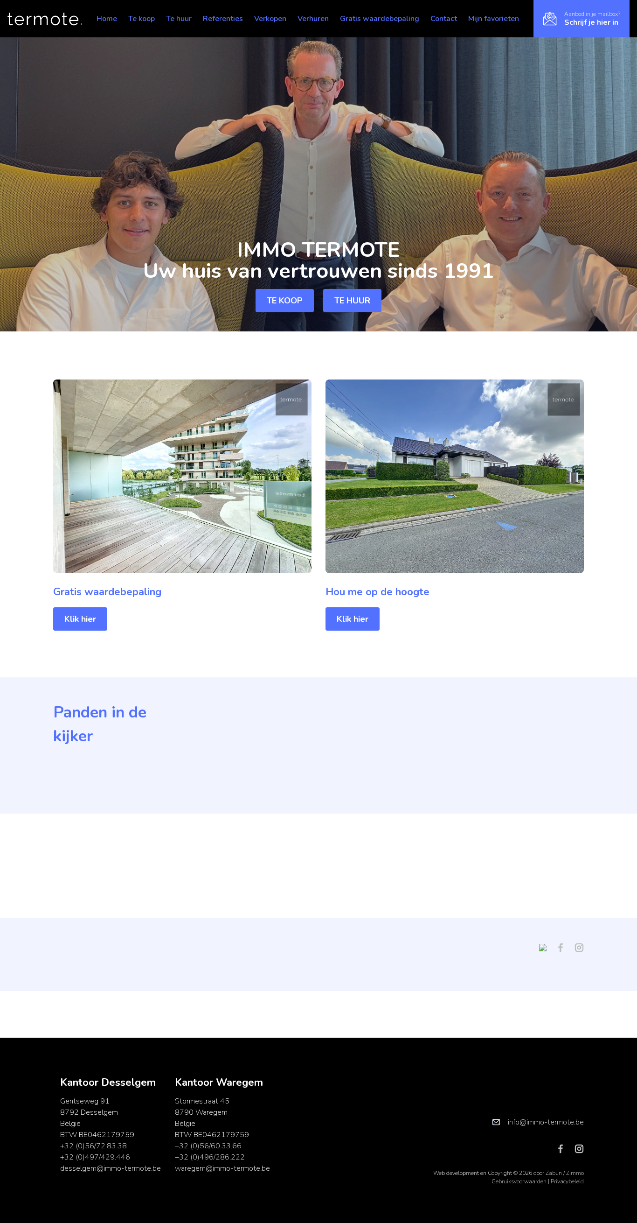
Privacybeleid (567, 1181)
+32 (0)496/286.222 (210, 1157)
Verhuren (313, 19)
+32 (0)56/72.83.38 (93, 1146)
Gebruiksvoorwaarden (520, 1181)
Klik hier (80, 619)
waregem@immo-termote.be (222, 1168)
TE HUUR (352, 300)
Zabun (554, 1173)
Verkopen (270, 19)
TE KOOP (285, 300)
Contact (443, 19)
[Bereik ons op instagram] (579, 947)
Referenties (223, 19)
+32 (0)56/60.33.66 (208, 1146)
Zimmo (575, 1173)
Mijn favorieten (493, 19)
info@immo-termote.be (546, 1122)
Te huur (179, 19)
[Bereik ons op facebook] (564, 947)
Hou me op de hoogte (377, 592)
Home (107, 19)
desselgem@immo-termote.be (110, 1168)
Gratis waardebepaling (379, 19)
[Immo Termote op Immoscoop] (546, 947)
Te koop (141, 19)
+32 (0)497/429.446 (95, 1157)
